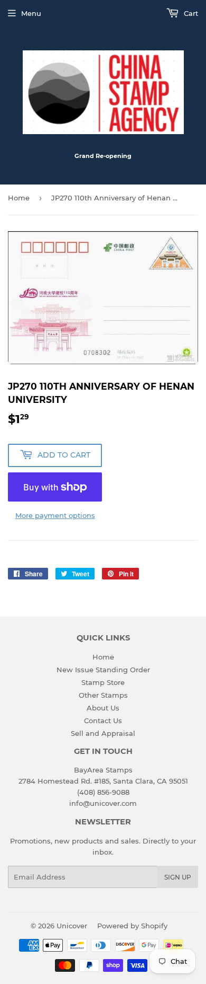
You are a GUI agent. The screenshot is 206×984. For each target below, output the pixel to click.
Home (19, 198)
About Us (103, 708)
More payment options (55, 515)
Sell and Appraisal (103, 733)
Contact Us (103, 720)
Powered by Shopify (132, 925)
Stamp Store (103, 682)
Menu (31, 13)
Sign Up (177, 877)
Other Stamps (103, 695)
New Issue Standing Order (103, 669)
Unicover (72, 925)
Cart (190, 13)
